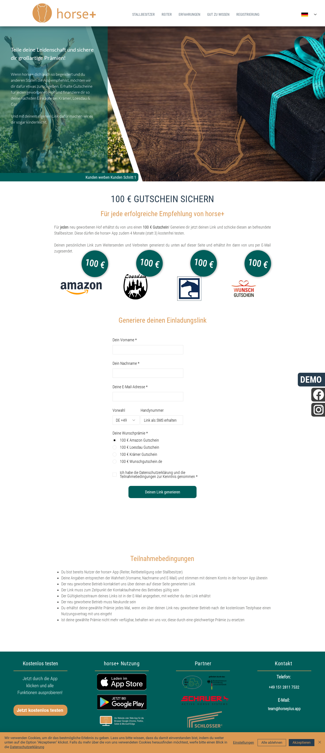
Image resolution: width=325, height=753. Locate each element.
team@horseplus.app (284, 708)
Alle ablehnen (271, 742)
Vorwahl (119, 410)
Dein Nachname (125, 363)
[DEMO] (318, 395)
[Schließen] (319, 742)
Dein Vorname (123, 340)
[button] (40, 710)
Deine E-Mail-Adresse (129, 387)
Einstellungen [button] (243, 742)
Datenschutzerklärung (27, 747)
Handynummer (152, 410)
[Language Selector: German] (309, 14)
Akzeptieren (301, 742)
